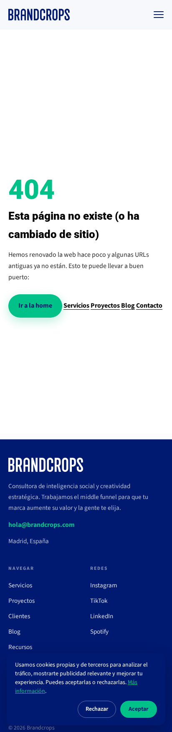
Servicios (76, 305)
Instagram (103, 585)
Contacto (149, 305)
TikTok (99, 600)
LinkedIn (101, 616)
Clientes (19, 616)
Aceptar (139, 709)
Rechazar (97, 709)
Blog (128, 305)
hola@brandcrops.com (41, 524)
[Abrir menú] (158, 14)
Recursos (20, 647)
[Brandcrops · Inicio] (39, 14)
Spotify (99, 631)
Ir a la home (35, 305)
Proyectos (105, 305)
